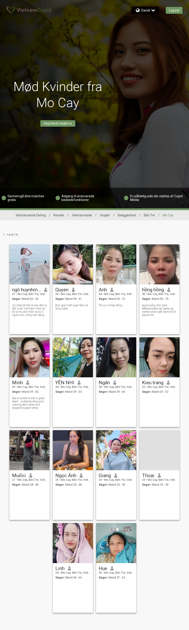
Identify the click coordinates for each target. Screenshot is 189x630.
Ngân (104, 382)
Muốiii (19, 475)
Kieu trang (152, 382)
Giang (105, 475)
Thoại (148, 475)
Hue (103, 568)
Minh (17, 382)
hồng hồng (153, 289)
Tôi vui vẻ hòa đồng (110, 305)
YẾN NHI (64, 382)
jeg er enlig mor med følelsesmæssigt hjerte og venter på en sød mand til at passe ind (159, 310)
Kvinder (58, 215)
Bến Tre (149, 215)
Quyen (61, 289)
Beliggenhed (127, 215)
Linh (60, 568)
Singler (105, 215)
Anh (103, 289)
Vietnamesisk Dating (31, 215)
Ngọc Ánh (65, 475)
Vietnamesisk (82, 215)
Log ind (174, 10)
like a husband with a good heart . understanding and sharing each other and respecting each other (28, 403)
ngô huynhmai (26, 289)
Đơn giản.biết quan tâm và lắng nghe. (71, 307)
